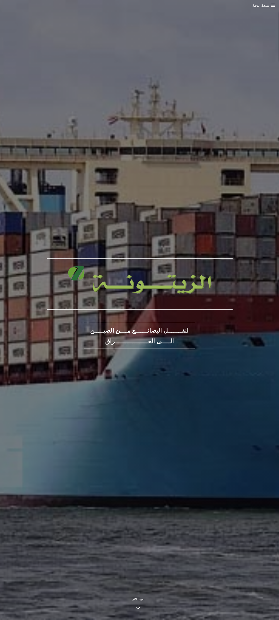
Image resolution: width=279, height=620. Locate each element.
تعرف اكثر (138, 599)
